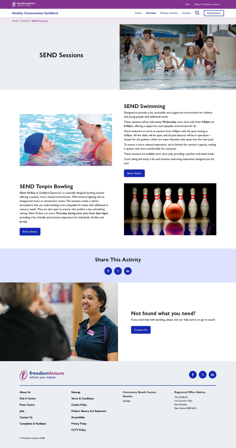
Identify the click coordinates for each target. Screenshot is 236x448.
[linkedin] (128, 271)
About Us (25, 392)
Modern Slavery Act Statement (88, 411)
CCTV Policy (78, 429)
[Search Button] (197, 13)
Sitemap (75, 392)
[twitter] (118, 271)
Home (15, 20)
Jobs (22, 411)
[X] (202, 374)
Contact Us (140, 329)
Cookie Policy (79, 404)
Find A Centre (28, 398)
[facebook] (108, 271)
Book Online (134, 173)
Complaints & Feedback (33, 423)
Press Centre (27, 404)
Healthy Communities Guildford (35, 13)
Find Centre (214, 13)
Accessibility (78, 417)
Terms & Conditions (82, 398)
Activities (25, 20)
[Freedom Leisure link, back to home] (23, 4)
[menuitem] (187, 4)
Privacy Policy (79, 423)
